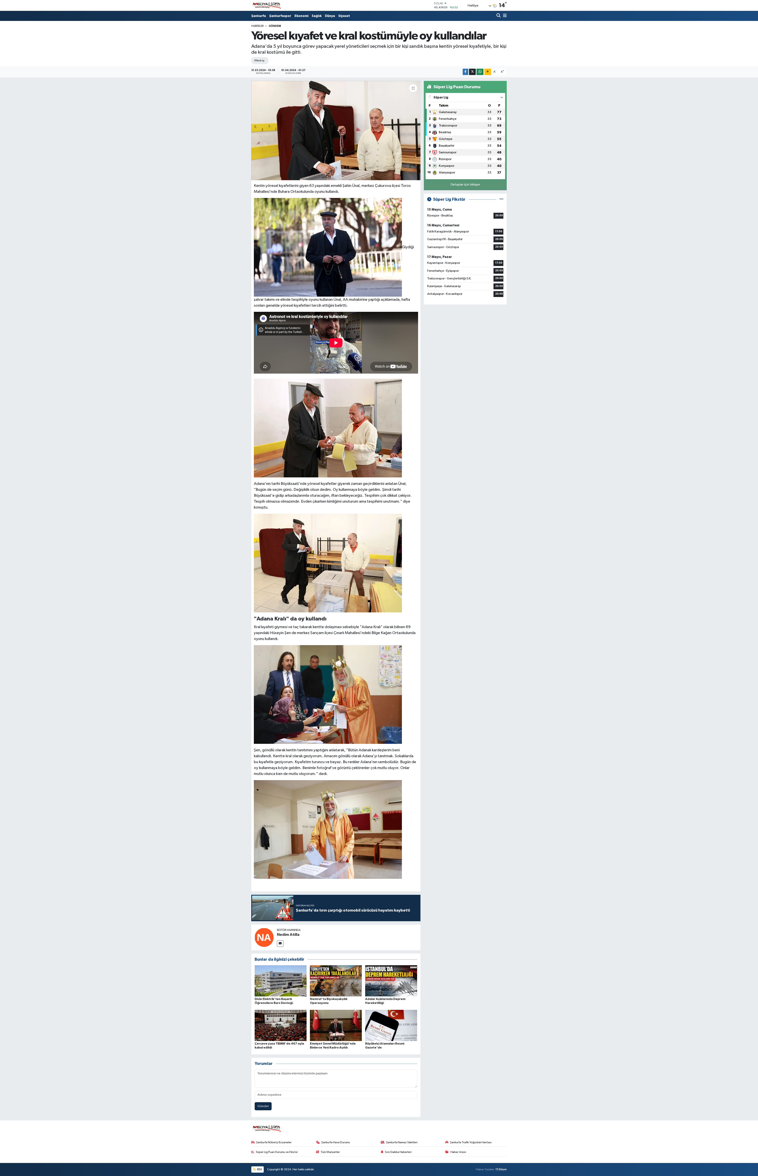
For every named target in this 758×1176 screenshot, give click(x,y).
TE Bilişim (501, 1169)
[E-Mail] (280, 943)
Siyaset (344, 16)
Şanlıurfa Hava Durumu (335, 1142)
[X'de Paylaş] (472, 72)
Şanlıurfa (258, 16)
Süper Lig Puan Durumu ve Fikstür (277, 1152)
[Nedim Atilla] (264, 937)
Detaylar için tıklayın (465, 184)
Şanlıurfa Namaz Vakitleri (401, 1142)
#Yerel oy (259, 60)
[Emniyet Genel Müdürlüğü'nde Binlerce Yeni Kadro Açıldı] (336, 1025)
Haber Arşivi (458, 1152)
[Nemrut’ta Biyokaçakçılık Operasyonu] (336, 980)
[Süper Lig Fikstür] (501, 199)
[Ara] (498, 16)
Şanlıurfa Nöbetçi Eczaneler (274, 1142)
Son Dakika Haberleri (398, 1152)
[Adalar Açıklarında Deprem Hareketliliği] (391, 980)
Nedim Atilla (288, 935)
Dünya (330, 16)
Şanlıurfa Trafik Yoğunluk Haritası (471, 1142)
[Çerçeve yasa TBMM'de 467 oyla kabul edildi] (281, 1025)
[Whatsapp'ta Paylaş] (480, 72)
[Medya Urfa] (266, 5)
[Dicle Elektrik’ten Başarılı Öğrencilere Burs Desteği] (281, 980)
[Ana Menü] (504, 16)
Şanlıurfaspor (280, 16)
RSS (259, 1169)
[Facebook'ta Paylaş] (465, 72)
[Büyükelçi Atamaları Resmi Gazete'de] (391, 1025)
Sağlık (317, 16)
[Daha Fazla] (487, 72)
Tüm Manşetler (330, 1152)
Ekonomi (301, 16)
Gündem (275, 26)
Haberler (257, 26)
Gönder (263, 1106)
